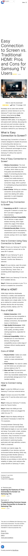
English (7, 1)
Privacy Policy (5, 533)
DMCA (2, 535)
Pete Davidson (6, 477)
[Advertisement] (14, 18)
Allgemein (11, 478)
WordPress (15, 550)
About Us (3, 531)
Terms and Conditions (7, 537)
